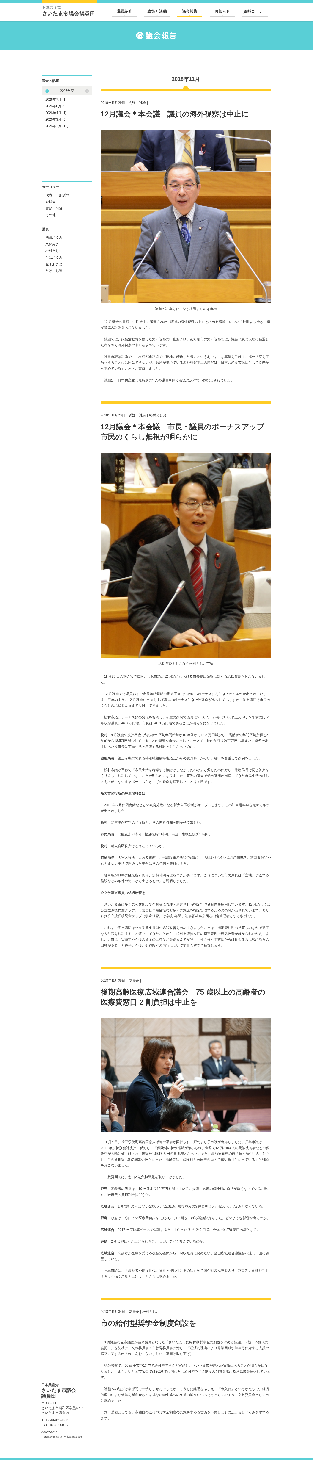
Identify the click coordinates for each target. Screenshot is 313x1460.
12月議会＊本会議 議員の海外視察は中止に (175, 114)
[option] (67, 108)
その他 (50, 215)
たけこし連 (54, 271)
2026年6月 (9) (55, 106)
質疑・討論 (137, 103)
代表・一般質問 (57, 195)
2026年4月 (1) (55, 113)
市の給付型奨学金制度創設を (148, 1323)
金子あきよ (54, 264)
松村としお (157, 415)
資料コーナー (255, 11)
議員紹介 (124, 11)
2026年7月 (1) (55, 99)
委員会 (134, 980)
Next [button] (47, 91)
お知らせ (222, 11)
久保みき (52, 244)
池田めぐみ (54, 237)
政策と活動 (157, 11)
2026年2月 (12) (56, 126)
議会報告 (190, 11)
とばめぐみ (54, 257)
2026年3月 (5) (55, 119)
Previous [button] (87, 91)
